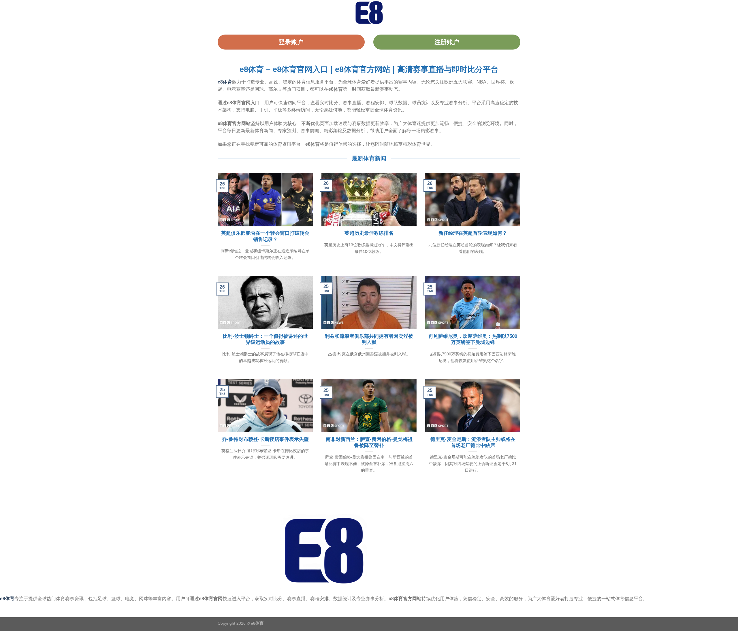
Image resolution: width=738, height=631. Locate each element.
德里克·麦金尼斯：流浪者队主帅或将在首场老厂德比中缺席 (472, 442)
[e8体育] (369, 13)
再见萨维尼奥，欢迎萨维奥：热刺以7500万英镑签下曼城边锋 (472, 339)
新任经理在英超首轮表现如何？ (472, 233)
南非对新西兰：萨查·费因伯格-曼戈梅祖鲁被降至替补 (369, 442)
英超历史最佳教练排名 (369, 233)
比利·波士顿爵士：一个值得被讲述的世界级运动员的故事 (265, 339)
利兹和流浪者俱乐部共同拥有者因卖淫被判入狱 (369, 339)
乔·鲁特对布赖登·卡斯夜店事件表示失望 (265, 439)
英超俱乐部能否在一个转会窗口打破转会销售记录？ (265, 236)
